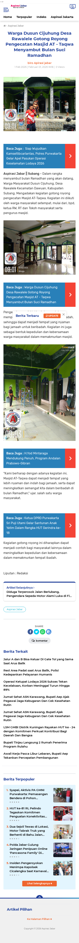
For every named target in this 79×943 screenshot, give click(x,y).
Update (53, 315)
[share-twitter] (36, 631)
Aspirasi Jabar (15, 609)
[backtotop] (39, 898)
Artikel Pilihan (19, 909)
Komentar (41, 640)
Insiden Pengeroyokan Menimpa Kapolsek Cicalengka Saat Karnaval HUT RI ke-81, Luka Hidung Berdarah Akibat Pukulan (29, 867)
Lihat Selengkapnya (38, 883)
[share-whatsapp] (42, 631)
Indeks (41, 17)
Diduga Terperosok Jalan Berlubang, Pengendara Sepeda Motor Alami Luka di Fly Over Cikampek (39, 594)
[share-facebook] (30, 631)
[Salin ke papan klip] (48, 631)
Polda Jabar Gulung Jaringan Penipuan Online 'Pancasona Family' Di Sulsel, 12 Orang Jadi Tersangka (28, 849)
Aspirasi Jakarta (62, 17)
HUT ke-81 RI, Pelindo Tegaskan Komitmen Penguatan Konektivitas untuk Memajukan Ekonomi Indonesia (27, 812)
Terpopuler (24, 17)
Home (7, 17)
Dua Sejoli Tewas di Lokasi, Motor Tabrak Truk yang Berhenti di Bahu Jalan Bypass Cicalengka (29, 831)
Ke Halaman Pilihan (38, 919)
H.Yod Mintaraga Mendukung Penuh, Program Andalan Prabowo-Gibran (33, 458)
